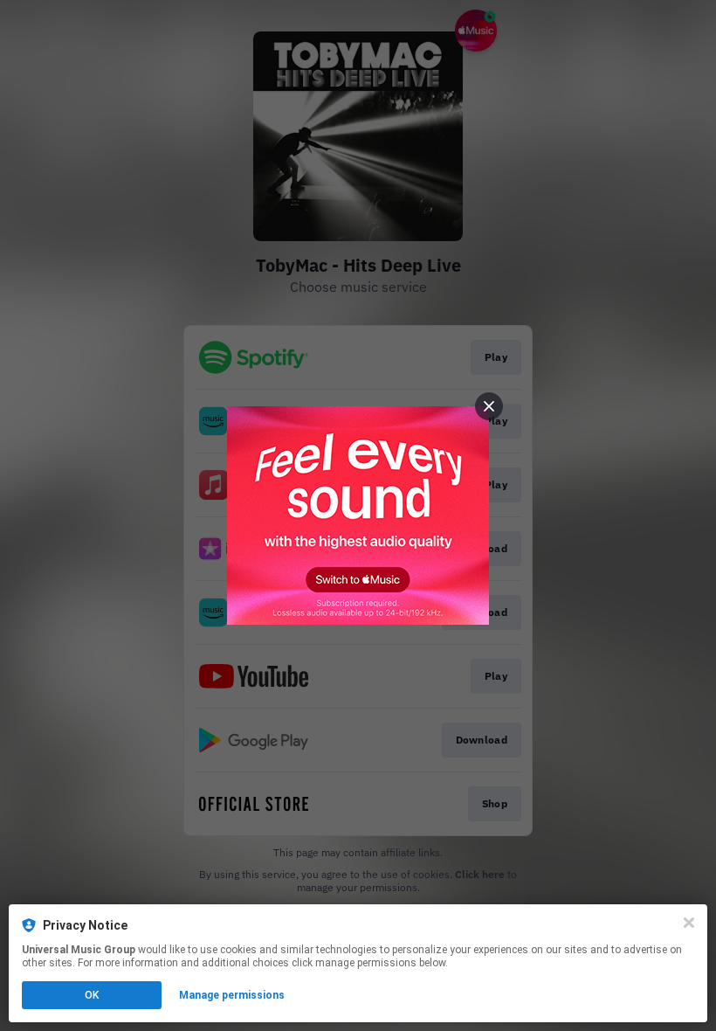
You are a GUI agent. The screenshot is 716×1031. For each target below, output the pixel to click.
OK (92, 995)
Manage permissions (232, 995)
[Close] (689, 923)
